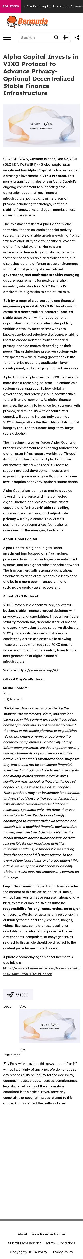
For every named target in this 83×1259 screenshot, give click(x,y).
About (22, 1234)
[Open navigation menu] (7, 37)
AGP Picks (10, 6)
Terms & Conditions (60, 1243)
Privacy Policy (62, 1252)
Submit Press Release (25, 1243)
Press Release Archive (48, 1234)
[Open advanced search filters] (66, 37)
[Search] (56, 37)
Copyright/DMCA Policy (28, 1252)
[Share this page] (77, 37)
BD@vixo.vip (13, 699)
